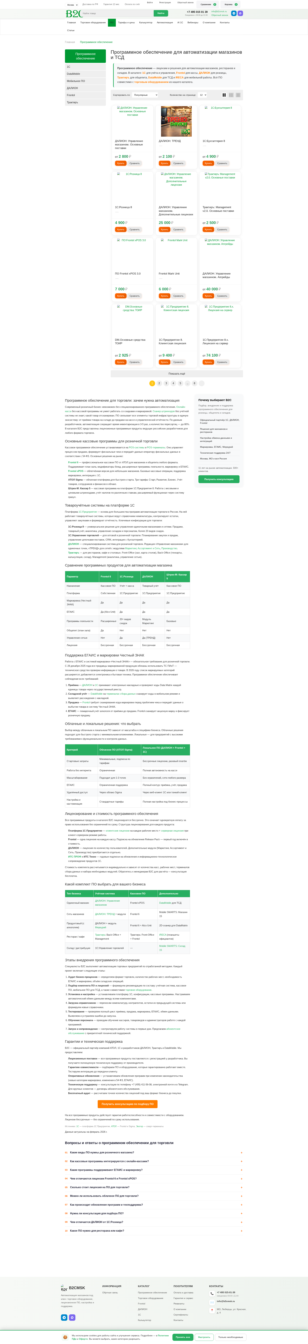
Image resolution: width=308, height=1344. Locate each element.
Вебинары (193, 22)
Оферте (83, 1339)
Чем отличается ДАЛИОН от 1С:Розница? (96, 1222)
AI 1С (180, 22)
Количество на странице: (183, 95)
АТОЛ (114, 1126)
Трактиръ (123, 77)
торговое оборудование (138, 990)
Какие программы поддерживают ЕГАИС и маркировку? (106, 1170)
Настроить (204, 1337)
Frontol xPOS (75, 471)
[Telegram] (234, 13)
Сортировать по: (121, 95)
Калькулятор (145, 22)
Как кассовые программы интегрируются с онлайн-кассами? (109, 1161)
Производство (169, 548)
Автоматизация (165, 22)
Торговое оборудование (93, 22)
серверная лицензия (172, 830)
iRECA (179, 77)
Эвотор (139, 1126)
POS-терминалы (156, 447)
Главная (71, 22)
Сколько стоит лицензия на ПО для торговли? (99, 1187)
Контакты (225, 22)
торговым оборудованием (151, 82)
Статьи (70, 30)
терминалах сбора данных (121, 693)
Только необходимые (230, 1337)
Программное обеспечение (85, 56)
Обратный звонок (219, 15)
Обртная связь (110, 1292)
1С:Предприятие (88, 511)
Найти (161, 13)
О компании (209, 22)
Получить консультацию (219, 479)
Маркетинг (130, 548)
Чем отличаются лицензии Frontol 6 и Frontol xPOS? (103, 1178)
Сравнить (135, 163)
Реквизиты (179, 1303)
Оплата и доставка (183, 1292)
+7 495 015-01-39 (226, 1292)
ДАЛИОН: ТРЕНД (105, 914)
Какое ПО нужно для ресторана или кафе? (97, 1230)
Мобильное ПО (76, 81)
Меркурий (100, 927)
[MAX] (240, 13)
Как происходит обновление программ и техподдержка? (106, 1204)
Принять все (183, 1337)
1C (68, 66)
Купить (120, 163)
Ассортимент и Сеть (149, 548)
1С (144, 73)
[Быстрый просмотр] (132, 121)
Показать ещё (177, 373)
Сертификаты (181, 1314)
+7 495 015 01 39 (197, 11)
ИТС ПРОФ (74, 856)
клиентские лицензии (117, 830)
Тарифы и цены (126, 22)
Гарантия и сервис (183, 1298)
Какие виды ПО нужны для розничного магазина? (102, 1152)
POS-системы (136, 447)
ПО (112, 22)
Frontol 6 (73, 462)
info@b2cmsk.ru (219, 11)
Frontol (180, 73)
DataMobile (155, 77)
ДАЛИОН (204, 73)
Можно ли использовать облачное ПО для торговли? (104, 1196)
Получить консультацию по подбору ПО (128, 1104)
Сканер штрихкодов (164, 411)
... (187, 383)
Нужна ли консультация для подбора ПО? (97, 1213)
